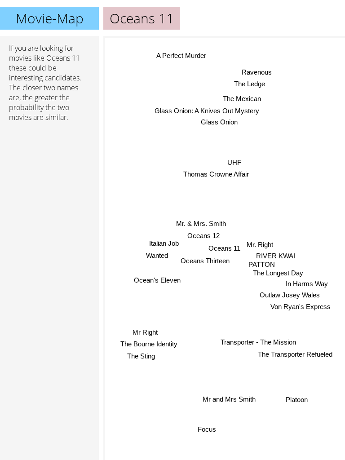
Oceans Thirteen (205, 261)
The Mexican (242, 98)
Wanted (157, 255)
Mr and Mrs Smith (228, 399)
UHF (234, 162)
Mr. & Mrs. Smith (201, 223)
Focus (207, 429)
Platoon (297, 400)
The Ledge (249, 84)
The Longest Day (278, 273)
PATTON (261, 264)
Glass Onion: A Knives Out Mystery (207, 111)
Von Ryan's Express (300, 306)
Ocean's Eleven (157, 280)
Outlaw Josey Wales (290, 295)
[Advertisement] (49, 176)
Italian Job (164, 243)
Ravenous (257, 72)
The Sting (141, 355)
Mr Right (144, 332)
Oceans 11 (224, 248)
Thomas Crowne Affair (215, 174)
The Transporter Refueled (295, 354)
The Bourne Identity (148, 344)
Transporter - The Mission (258, 342)
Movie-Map (50, 18)
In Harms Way (307, 283)
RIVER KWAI (275, 256)
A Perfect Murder (181, 55)
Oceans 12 (203, 235)
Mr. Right (260, 244)
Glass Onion (219, 122)
